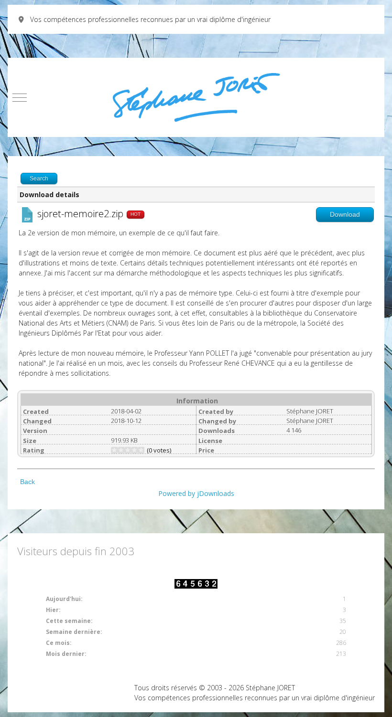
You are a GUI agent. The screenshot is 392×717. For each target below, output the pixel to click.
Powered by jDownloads (196, 493)
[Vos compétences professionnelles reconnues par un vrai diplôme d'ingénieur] (196, 97)
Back (27, 481)
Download (345, 214)
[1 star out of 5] (114, 450)
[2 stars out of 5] (117, 450)
